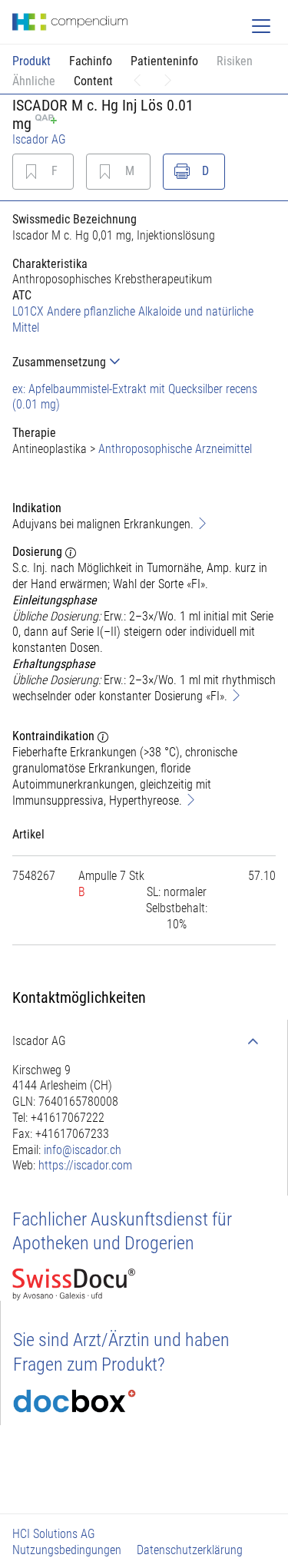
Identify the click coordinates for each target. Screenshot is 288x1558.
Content (93, 81)
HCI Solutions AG (53, 1534)
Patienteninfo (164, 61)
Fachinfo (90, 61)
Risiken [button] (235, 61)
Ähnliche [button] (33, 81)
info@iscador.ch (82, 1150)
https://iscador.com (85, 1165)
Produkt (31, 61)
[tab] (144, 362)
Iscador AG (39, 139)
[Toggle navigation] (261, 26)
